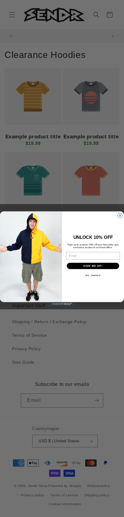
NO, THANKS (93, 275)
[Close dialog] (120, 215)
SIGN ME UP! (93, 265)
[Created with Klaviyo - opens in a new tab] (62, 304)
